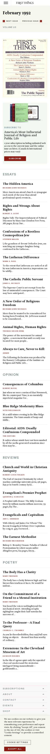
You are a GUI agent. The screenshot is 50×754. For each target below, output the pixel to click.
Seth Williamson (12, 410)
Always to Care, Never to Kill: (24, 349)
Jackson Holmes (11, 656)
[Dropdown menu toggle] (25, 688)
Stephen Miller (11, 239)
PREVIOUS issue (30, 21)
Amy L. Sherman (11, 519)
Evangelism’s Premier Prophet (25, 493)
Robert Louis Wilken (14, 475)
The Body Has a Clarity (19, 572)
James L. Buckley (11, 283)
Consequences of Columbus (23, 384)
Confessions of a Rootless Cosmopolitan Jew (21, 233)
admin (6, 353)
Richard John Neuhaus (15, 188)
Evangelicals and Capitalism (23, 515)
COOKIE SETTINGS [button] (17, 742)
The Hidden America (18, 184)
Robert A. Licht (11, 213)
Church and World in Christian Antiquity (25, 469)
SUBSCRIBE (15, 159)
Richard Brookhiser (13, 541)
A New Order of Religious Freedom (21, 303)
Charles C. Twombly (13, 630)
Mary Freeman (10, 576)
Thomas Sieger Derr (13, 331)
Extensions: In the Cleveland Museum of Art (23, 650)
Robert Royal (10, 388)
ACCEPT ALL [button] (15, 749)
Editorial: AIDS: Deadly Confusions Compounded (21, 430)
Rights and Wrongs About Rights (21, 207)
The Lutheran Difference (21, 257)
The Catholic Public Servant (23, 279)
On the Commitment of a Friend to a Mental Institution (24, 595)
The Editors (9, 436)
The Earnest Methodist (19, 537)
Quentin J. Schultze (13, 497)
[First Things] (25, 3)
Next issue (12, 21)
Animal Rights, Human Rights (24, 327)
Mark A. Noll (9, 261)
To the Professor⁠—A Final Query (21, 624)
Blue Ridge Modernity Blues (23, 406)
